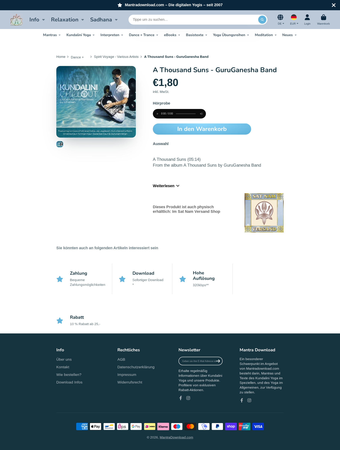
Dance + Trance (141, 34)
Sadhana (101, 19)
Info (34, 19)
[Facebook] (180, 398)
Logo (16, 19)
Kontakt (62, 367)
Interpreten (109, 34)
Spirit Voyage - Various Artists (116, 57)
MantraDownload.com (176, 437)
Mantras (50, 34)
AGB (121, 359)
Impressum (126, 375)
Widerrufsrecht (129, 382)
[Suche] (262, 20)
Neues (287, 34)
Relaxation (64, 19)
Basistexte (194, 34)
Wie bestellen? (68, 375)
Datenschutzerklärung (136, 367)
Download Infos (69, 382)
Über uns (64, 359)
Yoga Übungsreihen (229, 34)
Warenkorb (323, 19)
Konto (307, 19)
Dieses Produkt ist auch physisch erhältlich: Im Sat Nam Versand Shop (186, 209)
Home (61, 57)
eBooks (170, 34)
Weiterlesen (163, 186)
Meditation (264, 34)
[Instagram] (188, 398)
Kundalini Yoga (78, 34)
